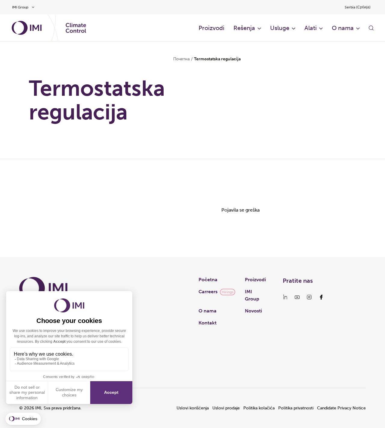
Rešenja (244, 28)
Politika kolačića (259, 408)
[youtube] (297, 297)
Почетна (181, 59)
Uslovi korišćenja (193, 408)
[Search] (371, 28)
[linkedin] (285, 297)
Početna (208, 279)
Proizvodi (211, 28)
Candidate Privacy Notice (341, 408)
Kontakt (208, 323)
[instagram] (309, 297)
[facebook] (321, 297)
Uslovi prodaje (226, 408)
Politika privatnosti (295, 408)
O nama (343, 28)
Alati (310, 28)
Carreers (208, 291)
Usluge (279, 28)
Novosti (253, 311)
